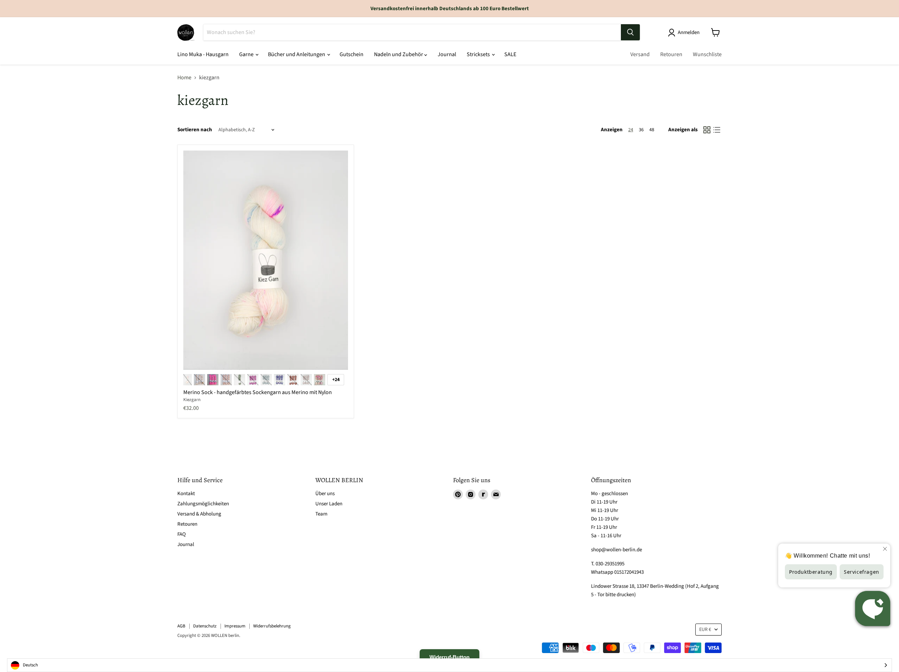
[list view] (717, 130)
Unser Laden (328, 503)
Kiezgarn (192, 400)
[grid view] (707, 130)
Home (184, 77)
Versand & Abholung (199, 514)
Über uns (325, 493)
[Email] (496, 494)
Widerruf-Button (449, 657)
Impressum (234, 626)
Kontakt (186, 493)
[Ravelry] (483, 494)
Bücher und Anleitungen (297, 54)
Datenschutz (205, 626)
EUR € (705, 629)
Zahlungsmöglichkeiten (203, 503)
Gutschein (351, 54)
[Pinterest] (458, 494)
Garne (247, 54)
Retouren (671, 54)
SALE (510, 54)
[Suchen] (630, 32)
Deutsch (30, 665)
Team (321, 514)
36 (641, 129)
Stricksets (479, 54)
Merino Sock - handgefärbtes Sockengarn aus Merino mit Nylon (257, 392)
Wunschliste (707, 54)
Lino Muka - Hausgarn (203, 54)
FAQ (181, 534)
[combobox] (449, 665)
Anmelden (689, 32)
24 (630, 129)
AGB (181, 626)
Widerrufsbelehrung (272, 626)
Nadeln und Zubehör (399, 54)
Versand (640, 54)
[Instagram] (470, 494)
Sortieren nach (194, 130)
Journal (447, 54)
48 (651, 129)
